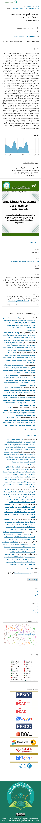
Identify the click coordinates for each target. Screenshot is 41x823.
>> (25, 429)
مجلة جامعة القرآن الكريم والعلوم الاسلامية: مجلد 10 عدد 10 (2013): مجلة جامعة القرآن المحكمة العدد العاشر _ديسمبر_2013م (18, 347)
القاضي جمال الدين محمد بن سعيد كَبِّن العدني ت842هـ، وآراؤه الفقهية (19, 555)
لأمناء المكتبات (34, 613)
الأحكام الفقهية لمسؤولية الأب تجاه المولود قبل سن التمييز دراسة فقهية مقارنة (18, 543)
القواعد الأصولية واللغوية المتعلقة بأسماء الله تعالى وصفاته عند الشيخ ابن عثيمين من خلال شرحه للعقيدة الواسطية (19, 492)
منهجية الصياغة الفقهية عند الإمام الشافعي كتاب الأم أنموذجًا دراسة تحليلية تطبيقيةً (20, 442)
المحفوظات (29, 7)
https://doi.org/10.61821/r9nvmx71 (25, 36)
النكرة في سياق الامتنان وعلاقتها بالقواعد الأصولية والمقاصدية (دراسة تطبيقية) (20, 469)
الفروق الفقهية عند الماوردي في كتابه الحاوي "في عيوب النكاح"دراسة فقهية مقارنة (19, 507)
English (36, 594)
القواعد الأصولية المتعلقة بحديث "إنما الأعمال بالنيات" (21, 408)
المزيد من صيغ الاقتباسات (10, 305)
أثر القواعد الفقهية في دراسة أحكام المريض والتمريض (20, 480)
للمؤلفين (35, 610)
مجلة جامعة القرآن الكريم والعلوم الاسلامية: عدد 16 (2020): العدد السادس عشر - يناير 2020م (19, 412)
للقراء (36, 607)
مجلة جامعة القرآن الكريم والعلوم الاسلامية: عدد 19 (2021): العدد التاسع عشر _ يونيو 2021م (19, 391)
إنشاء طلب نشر (32, 579)
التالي (30, 568)
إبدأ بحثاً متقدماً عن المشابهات (23, 572)
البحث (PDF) (33, 242)
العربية (36, 591)
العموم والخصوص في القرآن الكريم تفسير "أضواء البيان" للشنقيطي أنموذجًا (19, 376)
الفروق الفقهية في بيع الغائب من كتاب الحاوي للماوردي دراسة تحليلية (19, 520)
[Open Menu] (2, 2)
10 (38, 429)
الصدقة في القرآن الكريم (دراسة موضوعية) (20, 353)
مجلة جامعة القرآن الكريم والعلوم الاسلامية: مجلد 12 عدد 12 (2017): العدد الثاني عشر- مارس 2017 (19, 484)
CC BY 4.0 (5, 820)
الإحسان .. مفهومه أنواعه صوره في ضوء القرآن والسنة (19, 333)
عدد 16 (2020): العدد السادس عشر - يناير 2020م (26, 9)
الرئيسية (37, 7)
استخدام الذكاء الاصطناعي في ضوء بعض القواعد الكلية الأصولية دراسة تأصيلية (19, 319)
